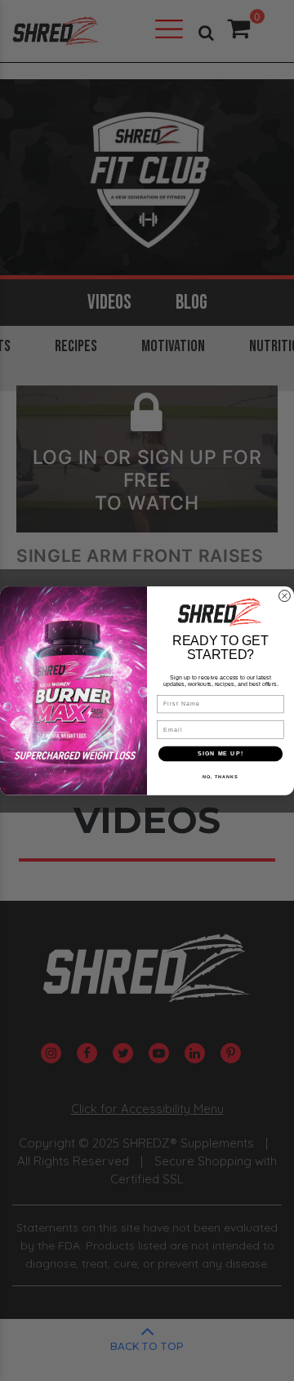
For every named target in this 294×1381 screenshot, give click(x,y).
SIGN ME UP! (220, 753)
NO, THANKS (220, 775)
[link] (220, 612)
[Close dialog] (285, 595)
